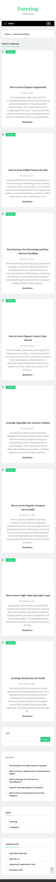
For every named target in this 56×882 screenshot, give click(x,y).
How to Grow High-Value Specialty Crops (28, 595)
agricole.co (14, 859)
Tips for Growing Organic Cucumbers (26, 787)
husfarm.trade (16, 870)
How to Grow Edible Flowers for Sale (28, 170)
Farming (28, 8)
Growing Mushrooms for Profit (28, 678)
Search (8, 733)
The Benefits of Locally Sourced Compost (28, 765)
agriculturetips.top (18, 853)
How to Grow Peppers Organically (28, 87)
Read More (27, 122)
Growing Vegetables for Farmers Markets (28, 422)
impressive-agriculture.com (22, 864)
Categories (14, 827)
